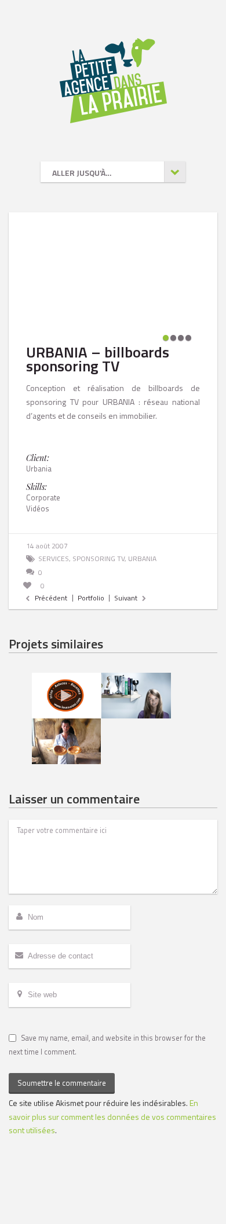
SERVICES (53, 558)
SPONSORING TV (98, 558)
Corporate (43, 497)
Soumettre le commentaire (61, 1083)
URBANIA (142, 558)
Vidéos (37, 508)
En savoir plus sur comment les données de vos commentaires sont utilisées (112, 1117)
